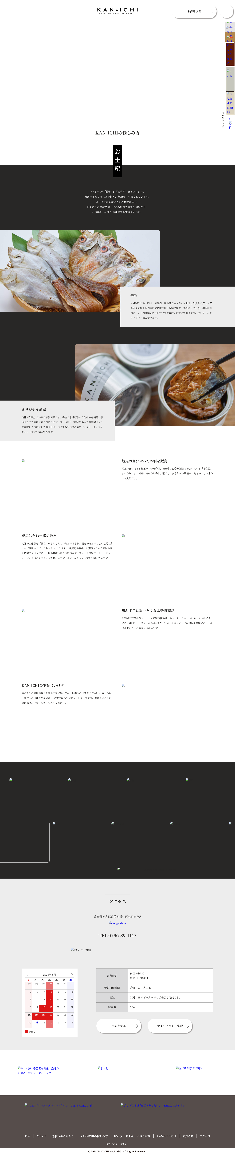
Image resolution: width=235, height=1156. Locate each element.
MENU (41, 1136)
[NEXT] (71, 974)
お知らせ (188, 1136)
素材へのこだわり (63, 1136)
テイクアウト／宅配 (170, 1026)
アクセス (205, 1136)
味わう (118, 1136)
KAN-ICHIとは (166, 1136)
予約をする (194, 11)
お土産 (129, 1136)
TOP (27, 1136)
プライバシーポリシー (117, 1144)
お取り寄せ (143, 1136)
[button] (226, 11)
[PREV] (28, 974)
